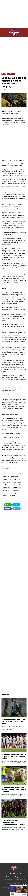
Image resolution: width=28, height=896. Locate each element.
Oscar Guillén (15, 490)
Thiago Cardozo (17, 493)
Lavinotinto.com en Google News (13, 877)
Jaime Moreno (6, 482)
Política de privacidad (19, 879)
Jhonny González (16, 482)
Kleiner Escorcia (16, 487)
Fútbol (4, 74)
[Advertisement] (14, 14)
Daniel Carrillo (15, 476)
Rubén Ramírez (6, 493)
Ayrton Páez (19, 474)
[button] (2, 33)
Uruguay (4, 495)
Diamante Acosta (6, 479)
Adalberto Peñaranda (7, 474)
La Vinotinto (11, 74)
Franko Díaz (17, 479)
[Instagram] (14, 873)
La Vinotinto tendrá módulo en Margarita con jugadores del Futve (13, 721)
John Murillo (5, 484)
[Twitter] (7, 873)
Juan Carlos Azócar (16, 484)
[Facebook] (11, 873)
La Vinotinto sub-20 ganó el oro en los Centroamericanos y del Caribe (13, 756)
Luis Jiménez (5, 490)
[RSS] (20, 873)
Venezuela (12, 495)
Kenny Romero (6, 487)
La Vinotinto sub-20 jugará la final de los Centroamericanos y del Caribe (13, 789)
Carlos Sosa (5, 476)
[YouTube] (17, 873)
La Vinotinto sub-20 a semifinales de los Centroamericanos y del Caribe (13, 822)
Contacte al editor (7, 879)
